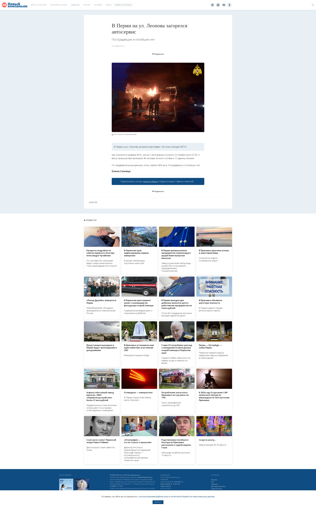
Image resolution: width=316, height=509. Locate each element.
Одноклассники (216, 489)
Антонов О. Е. (178, 482)
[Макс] (218, 5)
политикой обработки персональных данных (193, 496)
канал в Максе (150, 181)
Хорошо (158, 502)
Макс (216, 486)
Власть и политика (39, 5)
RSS (212, 482)
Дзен (213, 486)
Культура (86, 5)
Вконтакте (222, 486)
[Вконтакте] (224, 5)
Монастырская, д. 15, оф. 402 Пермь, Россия (170, 485)
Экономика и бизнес (58, 5)
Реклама (214, 480)
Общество (75, 5)
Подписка (214, 484)
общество (93, 202)
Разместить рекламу (123, 5)
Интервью (98, 5)
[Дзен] (212, 5)
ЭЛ (116, 486)
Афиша (108, 5)
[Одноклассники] (229, 5)
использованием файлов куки (153, 496)
